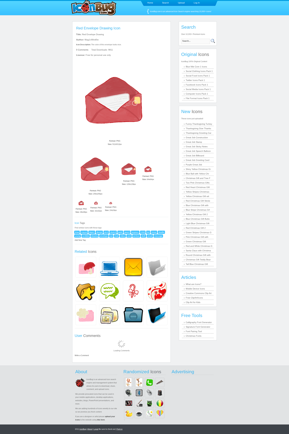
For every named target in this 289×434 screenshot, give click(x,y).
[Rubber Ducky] (128, 413)
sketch (113, 232)
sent (129, 236)
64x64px (150, 179)
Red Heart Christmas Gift (198, 187)
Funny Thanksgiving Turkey (199, 124)
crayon (84, 232)
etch (106, 232)
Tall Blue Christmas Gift (197, 264)
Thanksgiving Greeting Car (198, 133)
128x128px (131, 184)
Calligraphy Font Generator (199, 322)
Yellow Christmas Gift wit (197, 196)
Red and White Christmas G (199, 246)
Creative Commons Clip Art (198, 293)
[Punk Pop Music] (128, 403)
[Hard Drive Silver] (139, 413)
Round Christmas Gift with (198, 255)
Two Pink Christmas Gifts (198, 182)
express (135, 232)
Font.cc (120, 429)
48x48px (83, 212)
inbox (122, 236)
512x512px (117, 144)
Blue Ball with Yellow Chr (197, 173)
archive (136, 236)
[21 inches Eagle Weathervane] (139, 382)
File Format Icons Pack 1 (198, 98)
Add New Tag (80, 240)
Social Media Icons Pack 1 (198, 89)
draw (77, 232)
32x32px (98, 211)
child (143, 232)
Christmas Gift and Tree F (198, 178)
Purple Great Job (194, 164)
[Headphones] (149, 393)
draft (143, 236)
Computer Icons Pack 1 (197, 94)
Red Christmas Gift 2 (196, 228)
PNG (118, 141)
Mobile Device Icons (195, 288)
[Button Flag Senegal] (160, 403)
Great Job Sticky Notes (197, 146)
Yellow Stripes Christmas (197, 192)
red (111, 236)
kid (148, 232)
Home (150, 3)
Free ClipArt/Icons (194, 298)
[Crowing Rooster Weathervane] (128, 382)
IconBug (82, 429)
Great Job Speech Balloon (198, 151)
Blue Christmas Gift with (197, 205)
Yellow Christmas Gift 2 (197, 214)
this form (101, 420)
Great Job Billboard (195, 155)
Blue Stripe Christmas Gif (198, 210)
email (150, 236)
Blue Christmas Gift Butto (198, 219)
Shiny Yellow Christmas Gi (198, 169)
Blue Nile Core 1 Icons (196, 66)
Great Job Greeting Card (197, 160)
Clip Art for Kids (193, 302)
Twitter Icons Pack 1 (195, 80)
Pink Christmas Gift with (197, 237)
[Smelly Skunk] (128, 393)
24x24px (113, 210)
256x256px (97, 194)
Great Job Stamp (194, 142)
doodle (161, 232)
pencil (127, 232)
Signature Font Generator (198, 327)
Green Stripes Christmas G (198, 232)
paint (120, 232)
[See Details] (85, 267)
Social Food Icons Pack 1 (198, 75)
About (89, 429)
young (77, 236)
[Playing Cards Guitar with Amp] (139, 403)
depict (91, 232)
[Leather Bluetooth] (139, 393)
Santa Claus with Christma (198, 250)
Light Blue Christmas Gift (197, 223)
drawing (94, 236)
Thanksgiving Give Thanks (198, 128)
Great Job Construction (197, 137)
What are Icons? (193, 284)
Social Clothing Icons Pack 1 (199, 71)
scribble (85, 236)
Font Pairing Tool (194, 331)
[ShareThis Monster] (149, 403)
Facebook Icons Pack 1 (197, 85)
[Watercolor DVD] (149, 413)
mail (116, 236)
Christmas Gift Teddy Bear (198, 259)
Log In (197, 3)
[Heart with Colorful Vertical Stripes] (160, 413)
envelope (104, 236)
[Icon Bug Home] (93, 14)
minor (154, 232)
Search (165, 3)
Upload (181, 3)
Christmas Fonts (193, 336)
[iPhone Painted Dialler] (149, 382)
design (99, 232)
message (158, 236)
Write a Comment (82, 355)
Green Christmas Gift (196, 241)
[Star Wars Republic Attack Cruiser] (160, 382)
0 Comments (82, 50)
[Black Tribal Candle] (160, 393)
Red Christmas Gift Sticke (198, 201)
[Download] (114, 100)
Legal (96, 429)
